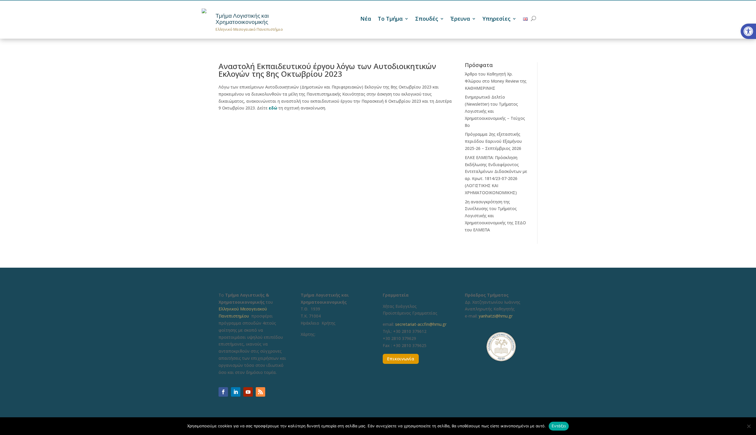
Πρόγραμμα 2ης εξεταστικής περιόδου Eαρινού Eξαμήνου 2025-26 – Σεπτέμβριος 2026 (493, 141)
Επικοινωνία (400, 359)
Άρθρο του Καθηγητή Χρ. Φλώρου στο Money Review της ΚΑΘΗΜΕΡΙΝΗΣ (496, 81)
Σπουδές (426, 19)
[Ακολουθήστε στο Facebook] (223, 392)
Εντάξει (559, 425)
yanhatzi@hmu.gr (496, 316)
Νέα (365, 19)
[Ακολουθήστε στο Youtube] (248, 392)
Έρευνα (460, 19)
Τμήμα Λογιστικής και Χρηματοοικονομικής (242, 18)
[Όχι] (749, 426)
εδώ (273, 108)
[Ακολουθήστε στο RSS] (260, 392)
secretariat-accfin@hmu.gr (421, 324)
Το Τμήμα (390, 19)
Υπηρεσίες (497, 19)
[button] (748, 31)
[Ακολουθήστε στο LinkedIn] (235, 392)
